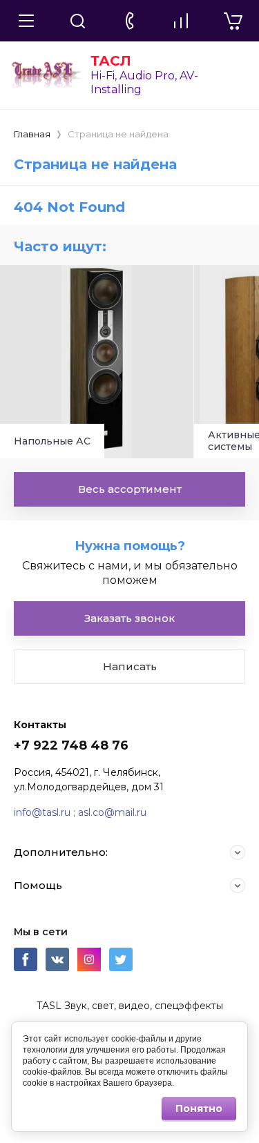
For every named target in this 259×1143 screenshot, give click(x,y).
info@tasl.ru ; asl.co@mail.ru (80, 812)
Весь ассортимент (130, 489)
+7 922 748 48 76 (71, 745)
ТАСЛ (110, 60)
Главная (32, 133)
